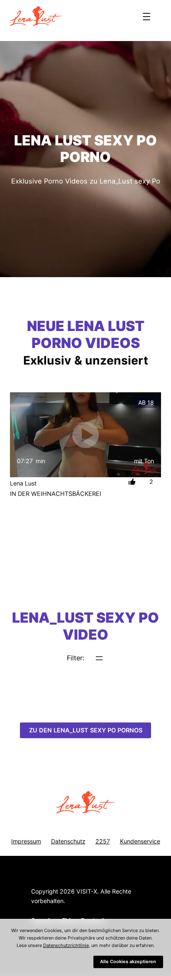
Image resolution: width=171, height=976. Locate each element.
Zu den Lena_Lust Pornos (85, 730)
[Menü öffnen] (146, 16)
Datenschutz (68, 841)
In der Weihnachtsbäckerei (55, 494)
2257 (102, 841)
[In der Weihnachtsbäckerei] (85, 434)
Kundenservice (140, 841)
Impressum (26, 841)
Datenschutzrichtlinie (66, 945)
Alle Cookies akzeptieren (128, 961)
